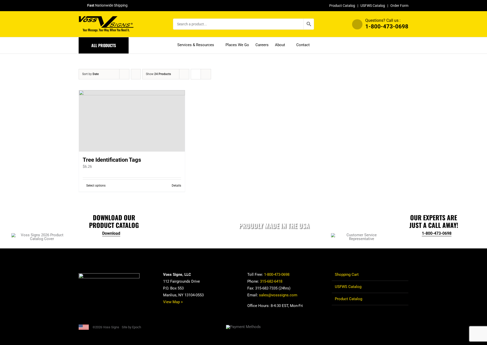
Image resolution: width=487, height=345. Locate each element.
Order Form (399, 6)
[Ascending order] (136, 74)
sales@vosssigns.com (278, 295)
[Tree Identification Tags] (132, 121)
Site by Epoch (131, 327)
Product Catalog (342, 6)
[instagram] (398, 327)
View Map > (173, 302)
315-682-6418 (271, 281)
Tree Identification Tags (112, 160)
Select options (96, 185)
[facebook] (382, 327)
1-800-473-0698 (386, 26)
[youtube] (406, 327)
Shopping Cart (347, 274)
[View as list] (206, 74)
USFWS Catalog (372, 6)
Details (176, 185)
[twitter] (390, 327)
